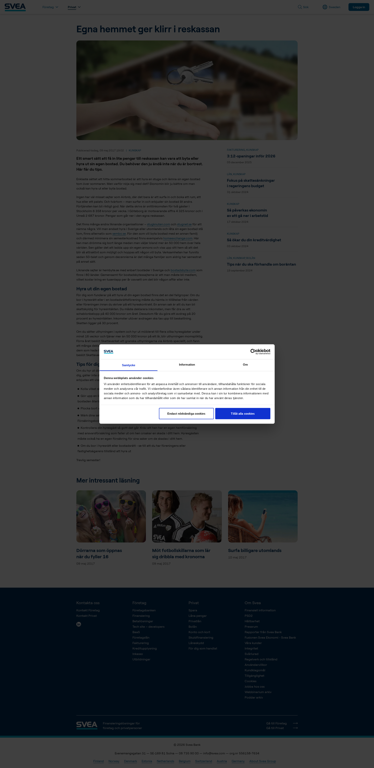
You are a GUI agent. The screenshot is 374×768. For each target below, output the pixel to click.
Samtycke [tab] (128, 365)
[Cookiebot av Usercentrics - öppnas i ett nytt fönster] (253, 352)
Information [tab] (187, 364)
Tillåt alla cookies (243, 413)
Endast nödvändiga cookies (186, 413)
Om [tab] (245, 364)
